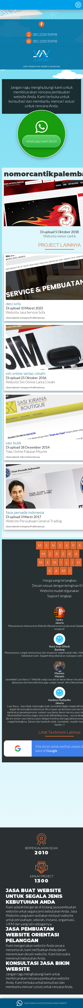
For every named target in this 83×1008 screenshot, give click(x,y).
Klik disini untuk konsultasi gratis (45, 1003)
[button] (78, 5)
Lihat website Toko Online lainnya (23, 456)
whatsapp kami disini (41, 141)
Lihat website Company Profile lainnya (25, 317)
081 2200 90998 (45, 34)
